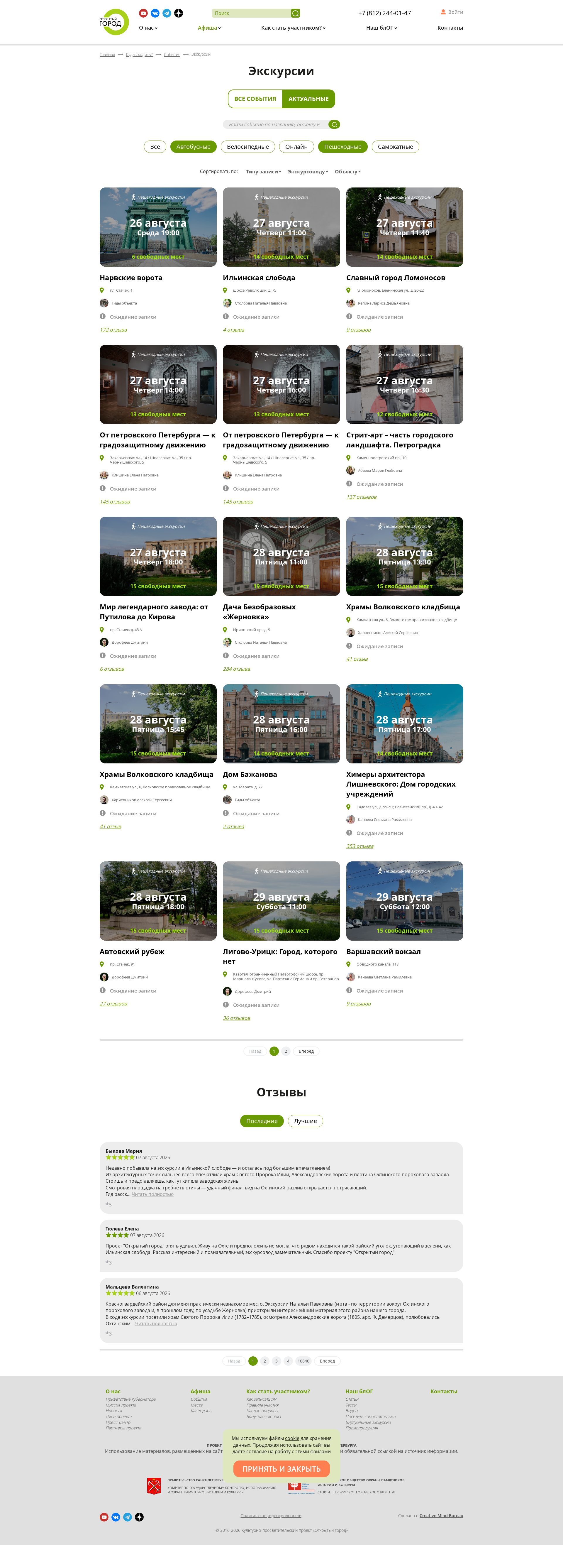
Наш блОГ (380, 27)
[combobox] (265, 172)
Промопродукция (361, 1428)
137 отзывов (361, 496)
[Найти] (295, 13)
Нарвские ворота (131, 277)
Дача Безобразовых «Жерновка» (259, 611)
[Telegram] (166, 13)
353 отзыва (359, 846)
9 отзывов (358, 1003)
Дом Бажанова (250, 774)
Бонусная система (263, 1416)
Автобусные (194, 147)
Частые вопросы (262, 1410)
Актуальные (309, 99)
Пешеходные (343, 147)
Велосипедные (248, 147)
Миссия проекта (121, 1405)
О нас (147, 27)
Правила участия (262, 1405)
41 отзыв (357, 658)
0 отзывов (358, 329)
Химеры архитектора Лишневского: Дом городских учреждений (401, 784)
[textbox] (265, 172)
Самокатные (395, 147)
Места (196, 1405)
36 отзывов (236, 1018)
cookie (292, 1438)
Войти (455, 12)
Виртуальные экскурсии (368, 1422)
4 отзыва (233, 329)
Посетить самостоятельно (370, 1416)
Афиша (208, 27)
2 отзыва (233, 826)
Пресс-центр (118, 1422)
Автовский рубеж (132, 951)
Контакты (450, 27)
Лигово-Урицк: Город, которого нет (280, 956)
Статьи (351, 1399)
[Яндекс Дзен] (178, 13)
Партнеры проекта (123, 1428)
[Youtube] (143, 13)
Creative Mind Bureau (441, 1515)
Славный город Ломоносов (395, 277)
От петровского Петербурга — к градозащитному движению (158, 439)
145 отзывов (115, 501)
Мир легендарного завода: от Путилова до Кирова (154, 611)
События (199, 1399)
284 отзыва (236, 668)
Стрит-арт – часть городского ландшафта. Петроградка (399, 439)
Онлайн (296, 147)
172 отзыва (113, 329)
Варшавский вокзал (383, 951)
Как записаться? (261, 1399)
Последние (262, 1121)
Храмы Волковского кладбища (403, 606)
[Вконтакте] (155, 13)
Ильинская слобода (259, 277)
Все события (255, 99)
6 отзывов (112, 668)
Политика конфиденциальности (271, 1515)
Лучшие (305, 1121)
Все (155, 147)
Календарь (201, 1410)
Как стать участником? (292, 27)
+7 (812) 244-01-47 (384, 13)
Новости (114, 1410)
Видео (351, 1410)
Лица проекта (118, 1416)
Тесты (350, 1405)
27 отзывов (113, 1003)
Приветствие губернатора (130, 1399)
